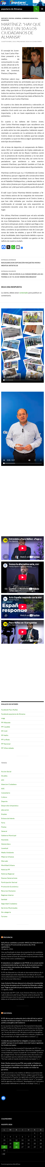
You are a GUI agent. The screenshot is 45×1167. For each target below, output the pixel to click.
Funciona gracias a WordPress (10, 1164)
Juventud (5, 20)
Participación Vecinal (9, 882)
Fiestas (11, 18)
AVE (2, 789)
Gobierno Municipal (30, 18)
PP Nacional (5, 744)
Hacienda (4, 840)
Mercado (4, 861)
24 (4, 1147)
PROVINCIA (7, 937)
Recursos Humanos (8, 891)
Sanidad (4, 899)
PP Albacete (5, 722)
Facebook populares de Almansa (13, 714)
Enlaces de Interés (8, 818)
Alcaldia (4, 776)
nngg (3, 718)
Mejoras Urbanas (7, 857)
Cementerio (5, 793)
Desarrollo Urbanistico (9, 806)
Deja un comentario (34, 41)
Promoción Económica (9, 887)
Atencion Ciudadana (8, 784)
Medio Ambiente (7, 852)
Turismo (4, 916)
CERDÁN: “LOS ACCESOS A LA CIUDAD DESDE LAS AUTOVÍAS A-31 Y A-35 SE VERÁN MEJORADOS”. (22, 274)
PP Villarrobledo (7, 748)
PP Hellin (4, 735)
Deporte (4, 18)
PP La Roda (5, 740)
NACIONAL (7, 1013)
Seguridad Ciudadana (9, 904)
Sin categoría (6, 912)
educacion (5, 810)
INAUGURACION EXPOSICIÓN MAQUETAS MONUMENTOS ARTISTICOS (21, 263)
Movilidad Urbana (8, 865)
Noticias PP (5, 870)
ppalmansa (21, 41)
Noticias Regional (7, 874)
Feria (3, 823)
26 (16, 1147)
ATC (2, 780)
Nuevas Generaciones (9, 878)
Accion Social (6, 772)
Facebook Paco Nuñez (9, 710)
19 (16, 1143)
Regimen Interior (7, 895)
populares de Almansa (11, 9)
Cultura (4, 797)
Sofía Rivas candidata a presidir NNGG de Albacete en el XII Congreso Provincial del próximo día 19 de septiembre (22, 945)
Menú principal (42, 9)
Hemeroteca (5, 844)
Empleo (4, 814)
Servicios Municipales (9, 908)
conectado (23, 292)
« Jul (3, 1154)
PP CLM (4, 731)
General (18, 18)
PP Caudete (5, 727)
